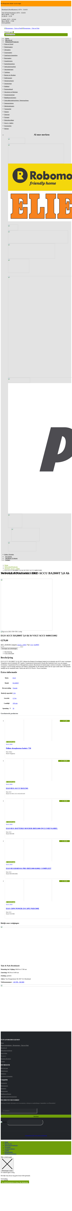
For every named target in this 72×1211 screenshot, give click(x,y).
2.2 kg (14, 698)
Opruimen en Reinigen (11, 92)
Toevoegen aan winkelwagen (9, 648)
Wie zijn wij (4, 1048)
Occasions (7, 1147)
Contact (7, 560)
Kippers (6, 111)
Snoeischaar (8, 83)
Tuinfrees (7, 72)
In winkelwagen (10, 742)
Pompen (6, 117)
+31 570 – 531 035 (18, 982)
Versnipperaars (8, 69)
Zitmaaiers (7, 50)
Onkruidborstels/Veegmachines (9, 1096)
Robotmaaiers (8, 47)
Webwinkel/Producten (12, 42)
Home (2, 1043)
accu (31, 645)
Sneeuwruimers (9, 103)
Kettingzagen (8, 78)
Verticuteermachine (10, 66)
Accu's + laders (21, 645)
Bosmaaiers (7, 58)
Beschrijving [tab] (8, 652)
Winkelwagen (4, 1071)
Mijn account (4, 1068)
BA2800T (16, 683)
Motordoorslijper (9, 120)
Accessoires (7, 126)
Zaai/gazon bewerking (10, 55)
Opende (15, 688)
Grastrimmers (8, 61)
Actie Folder (4, 1053)
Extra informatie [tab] (9, 653)
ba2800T (36, 645)
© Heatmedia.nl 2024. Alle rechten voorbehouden (36, 1135)
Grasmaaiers (8, 52)
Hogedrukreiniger (9, 95)
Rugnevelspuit (8, 89)
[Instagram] (1, 1138)
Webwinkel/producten (6, 1050)
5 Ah (14, 693)
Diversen (7, 114)
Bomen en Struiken (10, 75)
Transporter (7, 109)
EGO (14, 678)
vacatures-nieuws (9, 1149)
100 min (15, 703)
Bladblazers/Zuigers (10, 97)
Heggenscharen (9, 81)
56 (13, 708)
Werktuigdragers (9, 106)
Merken (6, 128)
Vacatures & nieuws (11, 558)
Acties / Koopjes (9, 554)
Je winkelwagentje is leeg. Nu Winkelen (15, 1182)
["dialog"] (36, 1183)
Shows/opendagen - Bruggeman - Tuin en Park (15, 1045)
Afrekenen (3, 1073)
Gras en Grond (8, 44)
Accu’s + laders (8, 123)
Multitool (6, 86)
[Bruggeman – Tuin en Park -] (21, 28)
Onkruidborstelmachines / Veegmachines (16, 100)
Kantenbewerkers (9, 64)
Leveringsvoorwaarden (6, 1076)
